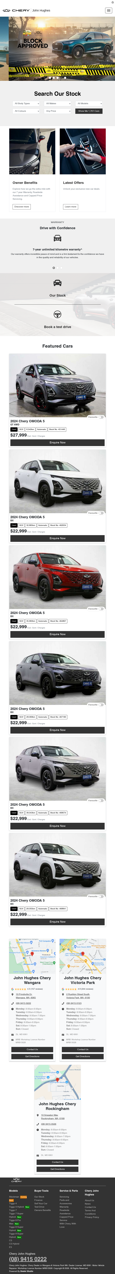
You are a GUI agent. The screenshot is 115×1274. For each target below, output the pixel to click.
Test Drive (39, 1207)
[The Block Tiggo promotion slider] (61, 78)
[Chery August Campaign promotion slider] (50, 78)
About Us (89, 1200)
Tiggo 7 (13, 1210)
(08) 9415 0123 (73, 1003)
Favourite (92, 417)
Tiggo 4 (13, 1204)
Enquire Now (57, 442)
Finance (38, 1200)
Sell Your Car (40, 1204)
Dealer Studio (26, 1271)
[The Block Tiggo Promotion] (57, 49)
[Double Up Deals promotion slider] (54, 78)
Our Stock (39, 1197)
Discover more (21, 207)
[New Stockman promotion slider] (65, 78)
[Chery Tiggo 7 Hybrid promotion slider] (58, 78)
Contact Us (32, 1049)
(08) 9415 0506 (48, 1124)
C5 (10, 1240)
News (88, 1204)
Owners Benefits (42, 1210)
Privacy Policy (92, 1217)
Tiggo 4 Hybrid (16, 1207)
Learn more (70, 207)
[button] (108, 10)
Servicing (64, 1197)
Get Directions (32, 1056)
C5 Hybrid (14, 1244)
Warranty (64, 1207)
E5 (10, 1247)
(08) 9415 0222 (23, 1003)
